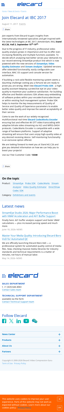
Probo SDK (30, 183)
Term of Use (7, 363)
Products (6, 340)
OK (59, 407)
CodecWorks (44, 183)
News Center (8, 334)
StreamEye (18, 183)
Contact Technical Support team (18, 301)
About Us (7, 345)
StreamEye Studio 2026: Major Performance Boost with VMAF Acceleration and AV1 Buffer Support (30, 214)
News (19, 229)
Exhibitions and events (24, 195)
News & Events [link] (14, 11)
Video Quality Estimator (35, 187)
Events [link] (23, 11)
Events (22, 24)
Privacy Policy (20, 363)
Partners (6, 351)
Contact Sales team (11, 289)
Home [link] (4, 11)
